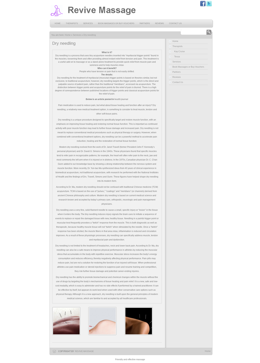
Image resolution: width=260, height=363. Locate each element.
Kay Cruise (179, 51)
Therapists (72, 23)
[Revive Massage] (92, 11)
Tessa (177, 56)
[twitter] (209, 6)
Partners (145, 23)
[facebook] (203, 6)
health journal (121, 99)
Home (57, 23)
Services (88, 23)
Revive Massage (84, 351)
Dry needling (89, 35)
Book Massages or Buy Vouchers (116, 23)
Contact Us (175, 23)
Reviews (159, 23)
